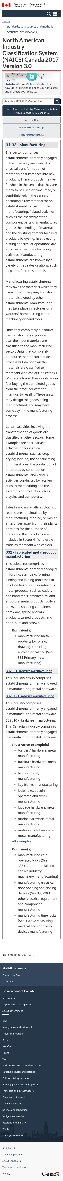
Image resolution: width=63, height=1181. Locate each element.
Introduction (31, 120)
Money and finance (12, 1103)
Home (6, 21)
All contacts (8, 998)
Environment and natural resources (21, 1065)
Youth (5, 1128)
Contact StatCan (11, 975)
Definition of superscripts (31, 127)
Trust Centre (9, 981)
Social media (9, 1148)
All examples (21, 841)
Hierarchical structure (31, 134)
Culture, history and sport (16, 1078)
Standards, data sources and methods (30, 26)
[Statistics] (32, 77)
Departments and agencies (17, 1004)
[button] (32, 13)
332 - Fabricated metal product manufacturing (31, 554)
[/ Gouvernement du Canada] (23, 5)
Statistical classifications (22, 32)
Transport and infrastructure (18, 1090)
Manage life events (12, 1135)
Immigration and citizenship (17, 1027)
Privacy (6, 1173)
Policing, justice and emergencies (20, 1084)
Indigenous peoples (13, 1116)
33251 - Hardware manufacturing (30, 696)
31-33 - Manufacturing (25, 144)
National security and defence (18, 1071)
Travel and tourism (12, 1033)
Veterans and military (14, 1122)
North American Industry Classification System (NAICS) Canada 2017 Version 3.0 (31, 110)
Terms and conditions (14, 1167)
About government (12, 1010)
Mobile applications (13, 1154)
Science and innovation (15, 1109)
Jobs (4, 1020)
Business (7, 1040)
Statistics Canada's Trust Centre (25, 84)
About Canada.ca (11, 1160)
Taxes (5, 1059)
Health (6, 1052)
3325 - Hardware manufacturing (29, 671)
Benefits (6, 1046)
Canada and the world (14, 1097)
